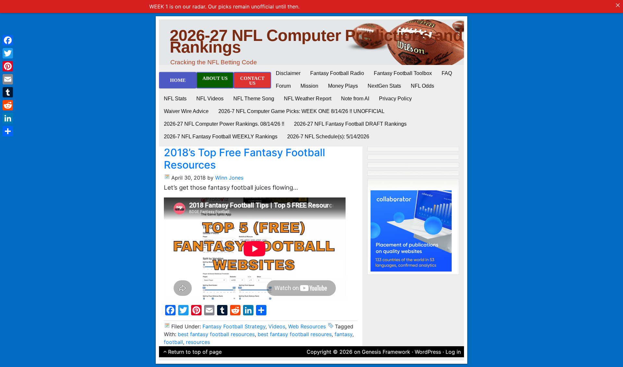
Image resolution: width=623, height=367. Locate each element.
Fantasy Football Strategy (233, 326)
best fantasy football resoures (295, 334)
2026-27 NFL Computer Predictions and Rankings (316, 41)
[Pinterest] (7, 66)
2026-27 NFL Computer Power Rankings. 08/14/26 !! (224, 124)
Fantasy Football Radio (337, 73)
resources (198, 342)
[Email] (7, 79)
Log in (453, 351)
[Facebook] (7, 40)
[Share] (7, 131)
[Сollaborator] (411, 230)
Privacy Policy (395, 98)
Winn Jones (229, 177)
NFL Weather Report (307, 98)
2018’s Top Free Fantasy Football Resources (244, 158)
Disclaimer (288, 73)
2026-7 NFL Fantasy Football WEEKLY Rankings (220, 136)
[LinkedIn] (7, 118)
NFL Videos (210, 98)
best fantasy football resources (216, 334)
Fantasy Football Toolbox (403, 73)
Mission (309, 86)
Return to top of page (195, 351)
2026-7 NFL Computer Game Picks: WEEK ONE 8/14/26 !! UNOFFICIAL (301, 111)
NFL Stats (175, 98)
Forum (283, 86)
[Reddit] (7, 105)
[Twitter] (7, 53)
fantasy (343, 334)
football (173, 342)
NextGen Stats (384, 86)
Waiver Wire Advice (186, 111)
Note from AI (355, 98)
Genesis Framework (386, 351)
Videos (276, 326)
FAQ (447, 73)
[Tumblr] (7, 92)
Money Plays (343, 86)
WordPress (428, 351)
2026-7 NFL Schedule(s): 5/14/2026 (328, 136)
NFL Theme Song (253, 98)
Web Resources (307, 326)
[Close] (618, 5)
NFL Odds (422, 86)
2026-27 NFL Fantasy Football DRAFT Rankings (350, 124)
